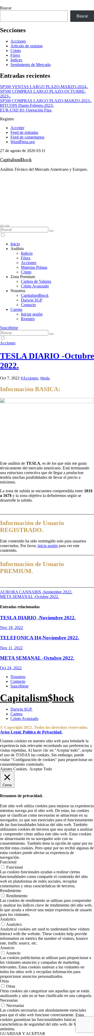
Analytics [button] (8, 919)
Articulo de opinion (26, 46)
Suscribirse (9, 327)
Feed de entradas (24, 132)
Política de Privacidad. (42, 732)
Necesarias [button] (9, 1000)
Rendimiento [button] (10, 890)
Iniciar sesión (32, 314)
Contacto (28, 305)
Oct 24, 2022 (11, 668)
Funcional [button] (8, 862)
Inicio (15, 244)
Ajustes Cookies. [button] (14, 769)
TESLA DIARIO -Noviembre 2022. (38, 617)
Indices (16, 60)
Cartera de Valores (36, 281)
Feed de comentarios (27, 137)
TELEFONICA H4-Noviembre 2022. (39, 637)
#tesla (45, 378)
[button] (2, 226)
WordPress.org (22, 142)
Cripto (15, 50)
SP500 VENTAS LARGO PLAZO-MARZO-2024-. (44, 86)
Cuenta (16, 309)
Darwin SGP (31, 300)
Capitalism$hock (16, 160)
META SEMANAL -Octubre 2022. (29, 596)
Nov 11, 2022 (11, 648)
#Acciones (29, 378)
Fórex (15, 55)
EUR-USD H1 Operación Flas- (26, 110)
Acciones (18, 41)
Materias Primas (34, 267)
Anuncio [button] (7, 948)
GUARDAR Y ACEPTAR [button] (22, 1033)
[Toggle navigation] (7, 226)
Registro (28, 319)
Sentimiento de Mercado (30, 64)
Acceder (17, 128)
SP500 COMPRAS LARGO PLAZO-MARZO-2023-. (46, 101)
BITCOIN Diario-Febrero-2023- (27, 105)
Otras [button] (4, 981)
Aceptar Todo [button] (40, 769)
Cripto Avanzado (35, 286)
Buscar (5, 8)
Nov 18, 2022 (11, 627)
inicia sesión (48, 545)
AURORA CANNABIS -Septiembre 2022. (36, 592)
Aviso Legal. (11, 732)
